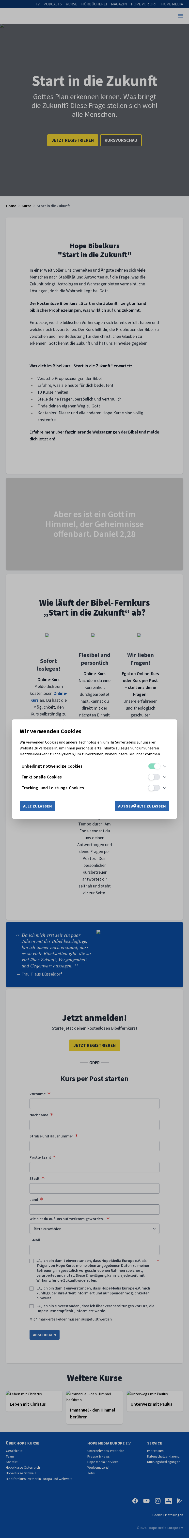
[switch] (154, 766)
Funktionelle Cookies (42, 777)
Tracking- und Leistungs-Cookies (53, 788)
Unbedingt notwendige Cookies (52, 766)
